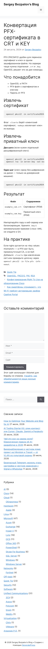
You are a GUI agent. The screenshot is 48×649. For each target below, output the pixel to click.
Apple (8, 510)
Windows (10, 560)
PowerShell (11, 547)
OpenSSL (11, 276)
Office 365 (11, 543)
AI (5, 489)
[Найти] (40, 400)
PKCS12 (21, 276)
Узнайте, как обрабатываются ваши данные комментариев (20, 379)
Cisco (6, 493)
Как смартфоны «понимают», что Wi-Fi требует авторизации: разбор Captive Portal (22, 291)
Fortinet (9, 572)
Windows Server (14, 564)
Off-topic (8, 577)
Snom (8, 610)
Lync (8, 535)
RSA (33, 276)
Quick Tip (11, 272)
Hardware (9, 506)
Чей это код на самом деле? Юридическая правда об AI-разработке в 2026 (18, 442)
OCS (8, 539)
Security (8, 585)
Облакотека (12, 502)
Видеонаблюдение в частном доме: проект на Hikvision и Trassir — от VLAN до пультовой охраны (22, 452)
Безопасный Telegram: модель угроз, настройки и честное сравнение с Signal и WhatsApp (23, 465)
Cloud (6, 497)
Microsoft (8, 518)
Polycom (10, 606)
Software (8, 589)
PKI (28, 276)
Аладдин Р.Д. (10, 631)
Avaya (9, 601)
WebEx (9, 614)
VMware (10, 626)
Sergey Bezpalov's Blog (21, 4)
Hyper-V (10, 531)
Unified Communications (16, 593)
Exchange (10, 527)
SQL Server (11, 556)
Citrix (8, 622)
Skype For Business (15, 552)
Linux (6, 514)
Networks (8, 568)
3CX (8, 597)
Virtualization (10, 618)
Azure (9, 522)
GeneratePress (28, 645)
